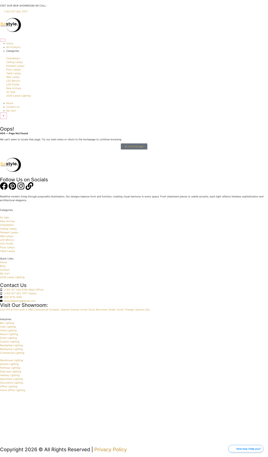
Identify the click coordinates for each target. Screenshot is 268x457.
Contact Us (13, 106)
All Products (13, 47)
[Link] (29, 186)
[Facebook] (4, 186)
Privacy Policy (110, 449)
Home (9, 43)
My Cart (11, 110)
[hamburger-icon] (2, 40)
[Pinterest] (12, 186)
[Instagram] (21, 186)
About (9, 103)
